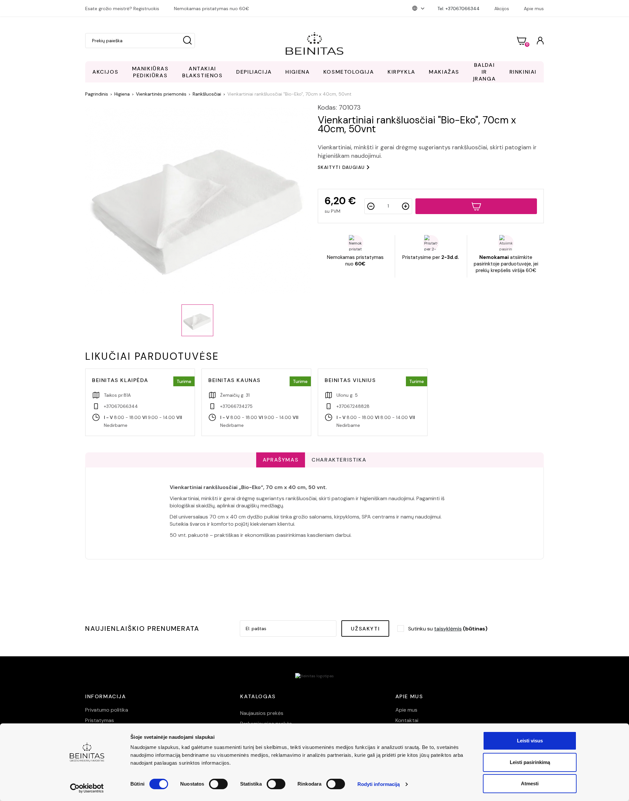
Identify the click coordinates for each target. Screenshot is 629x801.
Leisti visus (530, 740)
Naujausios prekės (261, 713)
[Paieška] (187, 40)
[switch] (218, 784)
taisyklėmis (448, 628)
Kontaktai (406, 720)
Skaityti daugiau (341, 167)
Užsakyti (365, 628)
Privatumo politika (106, 709)
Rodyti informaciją (378, 784)
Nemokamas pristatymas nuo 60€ (211, 8)
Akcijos (501, 8)
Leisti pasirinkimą (530, 762)
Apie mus (534, 8)
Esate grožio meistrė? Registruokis (122, 8)
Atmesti (530, 783)
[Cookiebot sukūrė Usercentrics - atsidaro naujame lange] (87, 788)
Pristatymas (99, 720)
